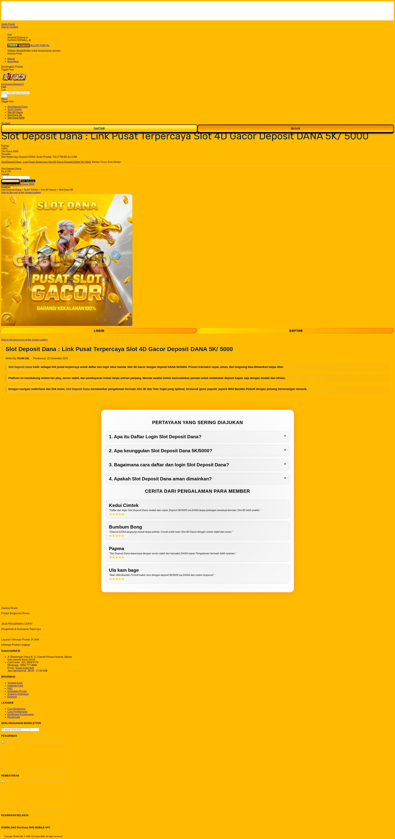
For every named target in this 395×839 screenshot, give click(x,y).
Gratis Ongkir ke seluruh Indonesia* (26, 10)
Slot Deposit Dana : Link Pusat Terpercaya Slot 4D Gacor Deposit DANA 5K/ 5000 (46, 162)
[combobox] (15, 92)
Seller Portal (8, 24)
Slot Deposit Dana (20, 366)
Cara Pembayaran (17, 711)
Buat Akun (13, 61)
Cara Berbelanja (16, 7)
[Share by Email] (26, 187)
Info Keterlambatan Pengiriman (24, 16)
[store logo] (14, 81)
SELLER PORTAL (39, 45)
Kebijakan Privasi (17, 691)
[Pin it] (20, 187)
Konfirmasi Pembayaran (20, 714)
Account (5, 123)
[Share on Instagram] (23, 187)
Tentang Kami (15, 683)
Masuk (11, 58)
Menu (4, 98)
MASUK (12, 45)
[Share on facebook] (15, 187)
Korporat (12, 696)
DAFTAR (23, 45)
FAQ (9, 19)
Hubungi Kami (15, 685)
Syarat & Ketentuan (18, 694)
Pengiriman (13, 717)
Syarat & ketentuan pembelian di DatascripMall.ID (34, 13)
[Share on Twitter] (18, 187)
